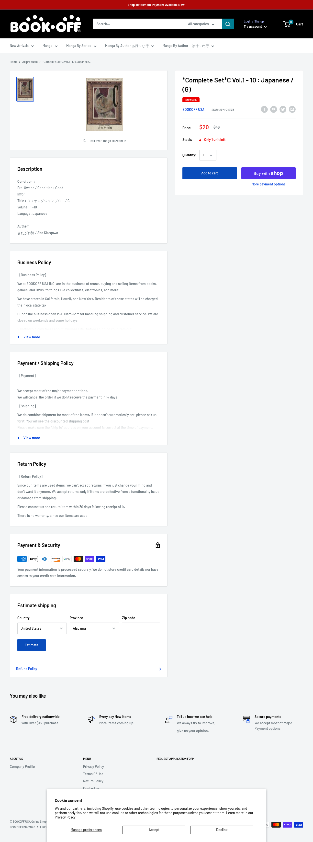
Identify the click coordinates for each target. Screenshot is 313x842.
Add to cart (209, 173)
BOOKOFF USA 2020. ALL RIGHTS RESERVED (38, 827)
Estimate (31, 645)
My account (253, 26)
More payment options (268, 184)
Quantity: (189, 155)
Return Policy (93, 781)
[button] (286, 24)
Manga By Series (78, 46)
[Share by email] (292, 109)
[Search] (228, 24)
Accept (154, 830)
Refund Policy (26, 669)
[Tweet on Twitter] (282, 109)
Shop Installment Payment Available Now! (157, 5)
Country (23, 618)
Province (76, 618)
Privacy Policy (65, 817)
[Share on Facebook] (264, 109)
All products (30, 61)
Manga (47, 46)
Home (13, 61)
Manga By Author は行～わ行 (186, 46)
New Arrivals (19, 46)
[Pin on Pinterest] (273, 109)
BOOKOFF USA (193, 109)
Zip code (128, 618)
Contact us (91, 788)
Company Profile (22, 766)
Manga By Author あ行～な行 (127, 46)
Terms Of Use (93, 774)
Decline (222, 830)
